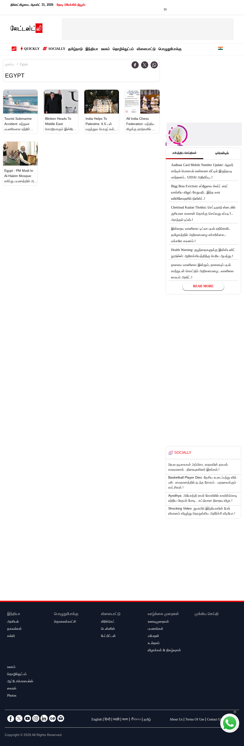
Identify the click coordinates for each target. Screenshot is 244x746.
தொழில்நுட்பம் (123, 49)
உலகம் (105, 49)
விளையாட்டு (146, 49)
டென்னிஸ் (108, 629)
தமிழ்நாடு (75, 49)
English (97, 720)
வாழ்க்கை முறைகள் (163, 614)
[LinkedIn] (44, 718)
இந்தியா (92, 49)
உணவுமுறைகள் (158, 622)
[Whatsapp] (154, 64)
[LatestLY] (26, 29)
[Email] (60, 718)
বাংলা (125, 720)
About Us (176, 720)
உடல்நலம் (154, 643)
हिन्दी (107, 720)
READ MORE (203, 286)
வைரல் (11, 689)
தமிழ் (147, 720)
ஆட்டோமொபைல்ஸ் (20, 681)
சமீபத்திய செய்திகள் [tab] (185, 153)
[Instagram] (35, 718)
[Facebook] (135, 64)
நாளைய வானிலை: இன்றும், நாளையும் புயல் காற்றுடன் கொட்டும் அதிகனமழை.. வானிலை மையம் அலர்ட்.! (202, 272)
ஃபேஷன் (153, 636)
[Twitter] (144, 64)
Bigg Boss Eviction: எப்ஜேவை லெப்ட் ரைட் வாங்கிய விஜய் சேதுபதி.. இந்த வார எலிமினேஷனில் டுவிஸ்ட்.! (199, 193)
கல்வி (11, 636)
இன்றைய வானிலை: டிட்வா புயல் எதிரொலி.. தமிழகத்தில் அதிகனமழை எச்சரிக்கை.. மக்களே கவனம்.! (200, 235)
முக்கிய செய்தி (207, 614)
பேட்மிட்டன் (108, 636)
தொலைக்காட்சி (65, 622)
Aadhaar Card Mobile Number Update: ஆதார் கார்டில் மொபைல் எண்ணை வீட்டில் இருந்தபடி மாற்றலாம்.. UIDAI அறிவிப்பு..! (202, 172)
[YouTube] (27, 718)
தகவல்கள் (14, 629)
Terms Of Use (194, 720)
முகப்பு (9, 65)
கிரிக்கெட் (108, 622)
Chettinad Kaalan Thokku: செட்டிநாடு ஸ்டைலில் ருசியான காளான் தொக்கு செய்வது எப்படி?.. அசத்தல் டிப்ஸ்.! (203, 214)
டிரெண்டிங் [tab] (222, 153)
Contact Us (214, 720)
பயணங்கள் (155, 629)
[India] (220, 49)
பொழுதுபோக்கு (170, 49)
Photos (11, 696)
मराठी (116, 720)
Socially (56, 49)
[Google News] (52, 718)
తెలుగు (136, 720)
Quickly (32, 49)
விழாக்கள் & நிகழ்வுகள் (164, 650)
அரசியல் (13, 622)
